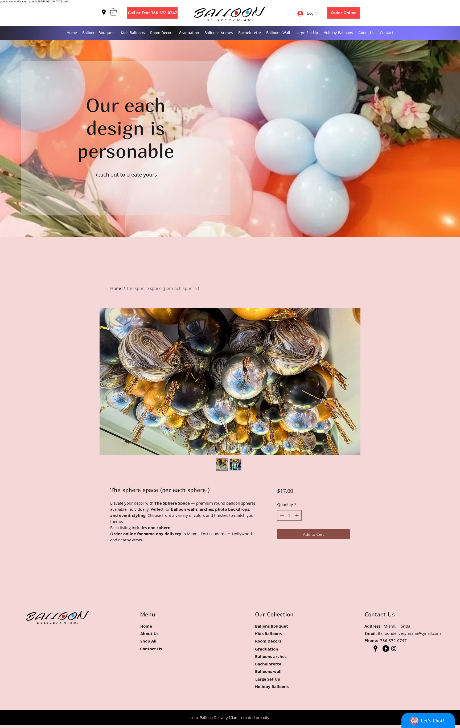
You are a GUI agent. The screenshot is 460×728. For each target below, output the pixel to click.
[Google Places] (104, 12)
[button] (113, 12)
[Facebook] (386, 648)
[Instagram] (394, 648)
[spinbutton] (289, 515)
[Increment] (297, 515)
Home (116, 288)
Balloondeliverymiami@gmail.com (409, 633)
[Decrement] (281, 515)
